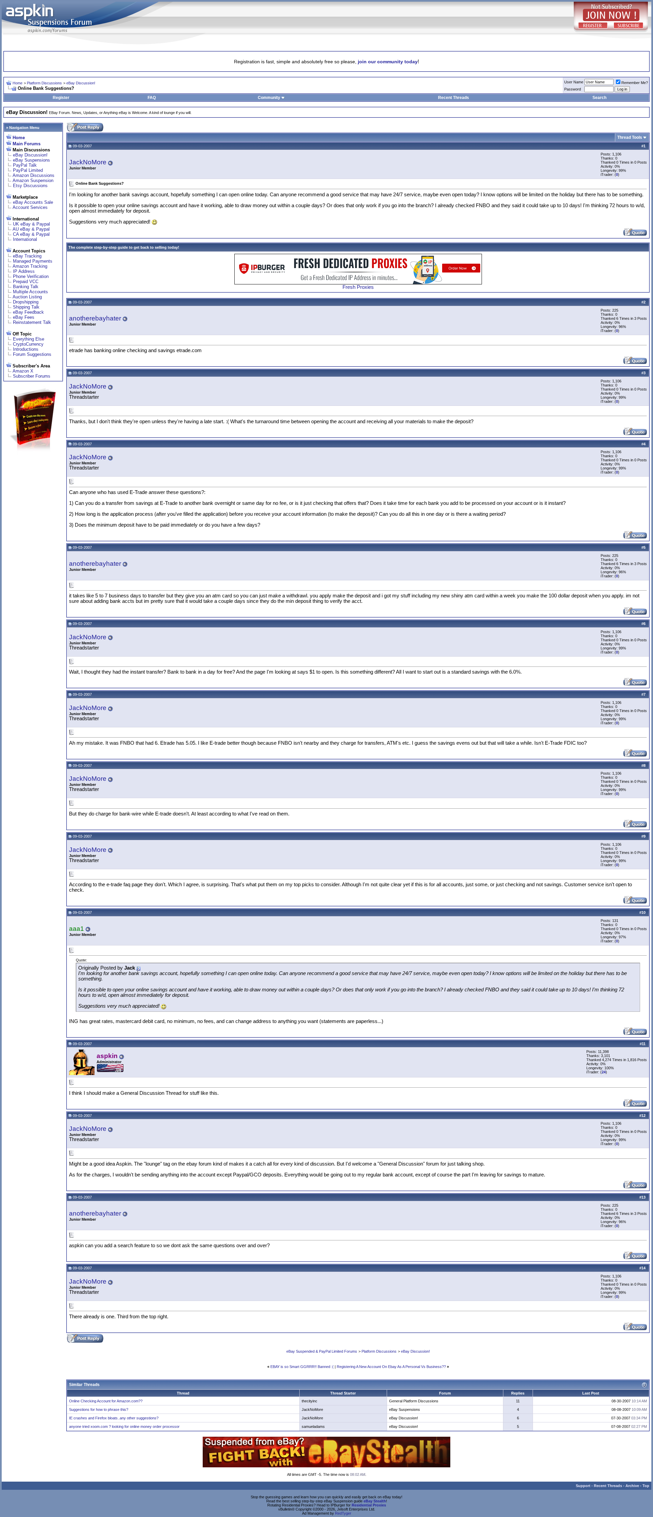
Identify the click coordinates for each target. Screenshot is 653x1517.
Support (583, 1486)
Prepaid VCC (25, 281)
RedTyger (343, 1513)
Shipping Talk (26, 307)
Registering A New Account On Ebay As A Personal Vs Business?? (391, 1367)
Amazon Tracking (30, 266)
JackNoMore (87, 162)
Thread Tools (629, 137)
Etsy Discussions (30, 185)
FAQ (152, 97)
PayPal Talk (25, 165)
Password (572, 89)
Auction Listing (27, 296)
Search (599, 97)
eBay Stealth (375, 1501)
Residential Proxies (369, 1505)
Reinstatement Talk (32, 322)
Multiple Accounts (30, 291)
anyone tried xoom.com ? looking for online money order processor (124, 1426)
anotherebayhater (95, 318)
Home (17, 83)
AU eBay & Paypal (31, 229)
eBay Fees (23, 317)
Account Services (30, 207)
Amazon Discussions (33, 175)
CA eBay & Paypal (31, 234)
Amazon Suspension (33, 180)
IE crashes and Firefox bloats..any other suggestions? (113, 1418)
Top (645, 1486)
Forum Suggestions (32, 354)
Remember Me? (634, 83)
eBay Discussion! (80, 83)
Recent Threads (453, 97)
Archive (632, 1486)
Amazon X (23, 371)
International (25, 239)
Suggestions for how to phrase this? (98, 1409)
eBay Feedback (28, 312)
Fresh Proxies (358, 287)
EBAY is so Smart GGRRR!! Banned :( (302, 1367)
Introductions (25, 349)
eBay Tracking (27, 256)
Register (61, 97)
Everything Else (28, 339)
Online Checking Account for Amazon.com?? (106, 1401)
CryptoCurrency (28, 344)
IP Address (24, 271)
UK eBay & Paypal (31, 224)
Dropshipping (25, 301)
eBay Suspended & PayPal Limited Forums (321, 1351)
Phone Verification (31, 276)
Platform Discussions (44, 83)
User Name (573, 82)
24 (604, 1072)
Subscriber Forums (31, 376)
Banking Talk (25, 286)
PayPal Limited (28, 170)
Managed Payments (32, 261)
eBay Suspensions (31, 160)
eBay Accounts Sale (33, 202)
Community (269, 97)
